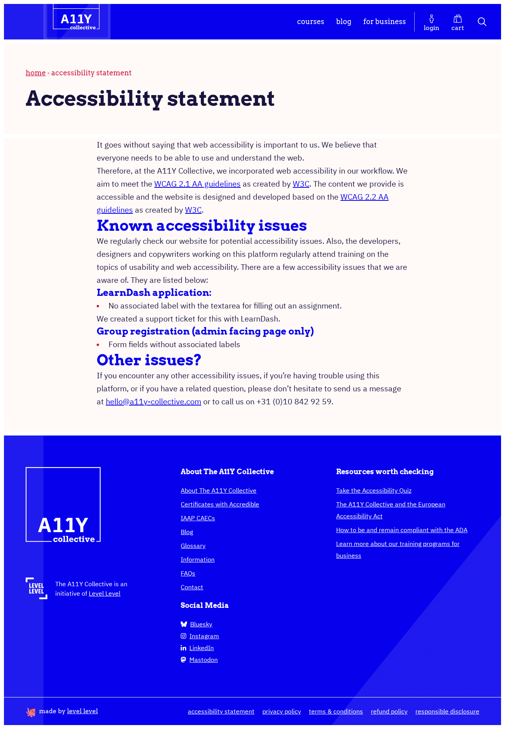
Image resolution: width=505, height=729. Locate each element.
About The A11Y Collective (218, 490)
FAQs (188, 573)
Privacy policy (281, 711)
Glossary (193, 546)
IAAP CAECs (198, 518)
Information (198, 559)
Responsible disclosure (447, 711)
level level (82, 711)
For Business (384, 21)
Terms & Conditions (336, 711)
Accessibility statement (221, 711)
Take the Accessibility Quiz (373, 490)
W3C (301, 183)
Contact (192, 587)
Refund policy (389, 711)
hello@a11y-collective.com (153, 401)
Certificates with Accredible (220, 504)
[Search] (482, 21)
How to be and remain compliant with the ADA (402, 530)
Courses (310, 21)
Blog (344, 21)
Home (36, 73)
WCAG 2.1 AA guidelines (197, 183)
